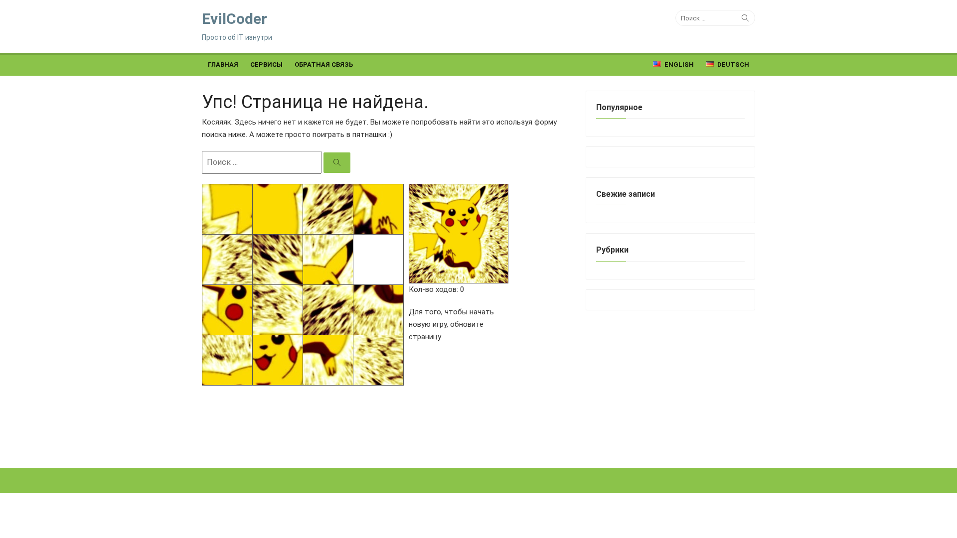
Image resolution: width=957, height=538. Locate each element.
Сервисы (266, 64)
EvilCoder (234, 18)
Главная (223, 64)
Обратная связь (324, 64)
